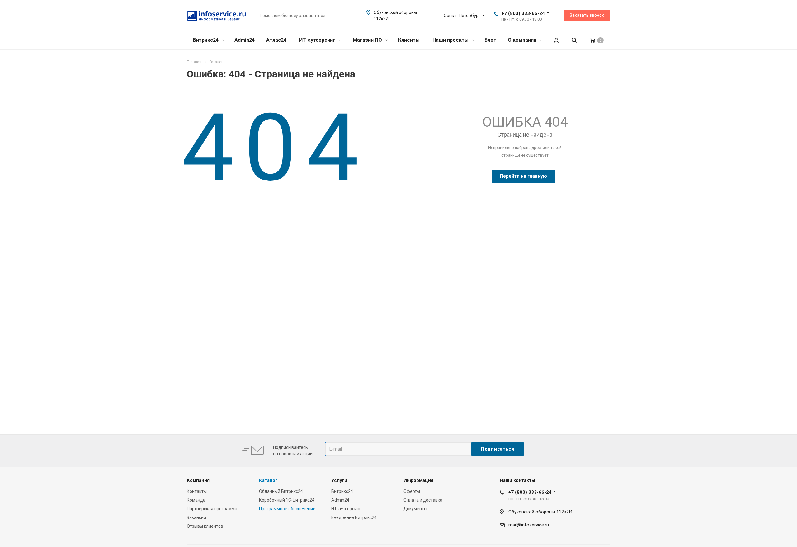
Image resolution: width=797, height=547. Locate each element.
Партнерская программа (212, 508)
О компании (523, 40)
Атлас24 (276, 40)
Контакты (197, 491)
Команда (196, 500)
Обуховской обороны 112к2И (540, 512)
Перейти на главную (523, 176)
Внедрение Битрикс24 (354, 517)
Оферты (411, 491)
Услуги (339, 480)
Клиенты (409, 40)
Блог (490, 40)
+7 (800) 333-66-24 (523, 13)
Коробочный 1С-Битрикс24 (286, 500)
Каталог (268, 480)
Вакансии (196, 517)
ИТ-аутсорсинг (318, 40)
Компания (198, 480)
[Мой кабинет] (556, 40)
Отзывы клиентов (205, 526)
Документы (415, 508)
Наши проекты (451, 40)
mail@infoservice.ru (528, 525)
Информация (418, 480)
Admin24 (244, 40)
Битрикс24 (206, 40)
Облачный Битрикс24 (281, 491)
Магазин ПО (368, 40)
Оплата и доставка (422, 500)
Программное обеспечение (287, 508)
